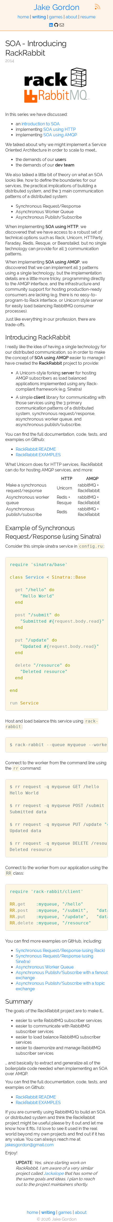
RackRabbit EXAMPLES (38, 454)
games (56, 16)
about (71, 16)
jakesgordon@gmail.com (29, 1144)
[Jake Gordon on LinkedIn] (51, 25)
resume (87, 16)
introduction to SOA (41, 123)
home (23, 16)
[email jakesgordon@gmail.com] (62, 25)
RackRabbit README (36, 449)
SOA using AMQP (60, 134)
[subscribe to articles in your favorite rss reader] (97, 7)
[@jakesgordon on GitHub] (56, 25)
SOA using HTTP (59, 129)
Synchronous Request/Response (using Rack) (60, 950)
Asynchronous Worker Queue (45, 967)
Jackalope (54, 1173)
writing (39, 16)
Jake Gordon (56, 7)
